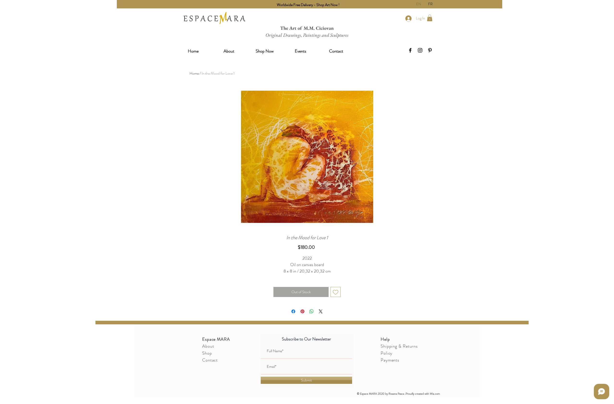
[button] (429, 18)
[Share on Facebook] (293, 311)
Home (194, 73)
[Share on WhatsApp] (311, 311)
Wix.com (435, 394)
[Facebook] (410, 50)
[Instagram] (420, 50)
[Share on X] (321, 311)
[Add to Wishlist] (336, 292)
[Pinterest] (430, 50)
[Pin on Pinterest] (302, 311)
